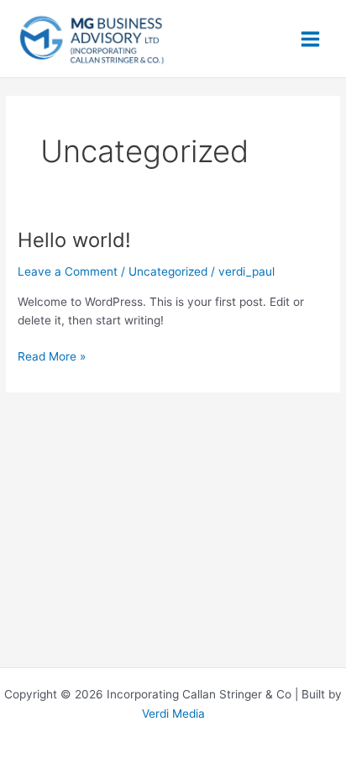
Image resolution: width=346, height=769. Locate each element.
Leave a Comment (68, 271)
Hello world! (74, 240)
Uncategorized (167, 271)
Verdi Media (173, 713)
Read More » (52, 355)
